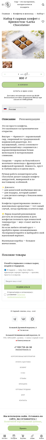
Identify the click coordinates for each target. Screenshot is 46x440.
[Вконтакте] (23, 319)
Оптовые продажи (23, 389)
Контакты (23, 400)
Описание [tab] (9, 119)
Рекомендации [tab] (29, 119)
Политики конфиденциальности (16, 295)
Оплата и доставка (23, 362)
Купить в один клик (23, 91)
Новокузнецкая (23, 338)
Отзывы (23, 378)
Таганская (23, 329)
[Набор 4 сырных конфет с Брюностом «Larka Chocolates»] (23, 58)
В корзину (23, 85)
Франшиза (23, 384)
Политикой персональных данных (22, 422)
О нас (23, 373)
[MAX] (32, 319)
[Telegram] (14, 319)
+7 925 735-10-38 (23, 347)
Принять (23, 428)
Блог (23, 395)
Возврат (23, 367)
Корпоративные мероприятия (23, 356)
